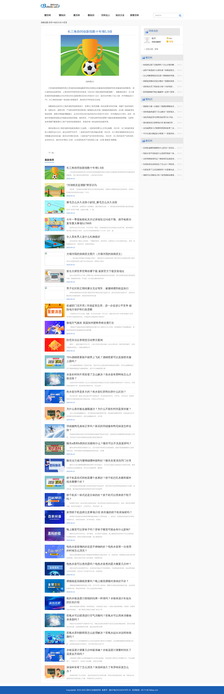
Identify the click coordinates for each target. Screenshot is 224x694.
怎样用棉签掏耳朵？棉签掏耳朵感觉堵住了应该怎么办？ (166, 159)
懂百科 (47, 15)
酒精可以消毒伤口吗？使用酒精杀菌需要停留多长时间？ (166, 175)
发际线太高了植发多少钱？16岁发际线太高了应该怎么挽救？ (167, 86)
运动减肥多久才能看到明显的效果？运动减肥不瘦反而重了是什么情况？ (172, 128)
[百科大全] (50, 5)
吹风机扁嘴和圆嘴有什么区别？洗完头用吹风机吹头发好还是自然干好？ (172, 148)
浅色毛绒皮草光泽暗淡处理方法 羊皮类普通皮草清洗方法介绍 (168, 117)
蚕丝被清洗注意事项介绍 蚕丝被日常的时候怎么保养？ (165, 123)
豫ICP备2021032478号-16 (120, 690)
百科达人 (105, 15)
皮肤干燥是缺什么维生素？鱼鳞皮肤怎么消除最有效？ (165, 70)
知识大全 (120, 15)
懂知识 (62, 15)
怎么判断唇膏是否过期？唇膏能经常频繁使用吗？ (163, 76)
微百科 (76, 15)
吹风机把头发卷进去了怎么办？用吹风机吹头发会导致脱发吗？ (168, 164)
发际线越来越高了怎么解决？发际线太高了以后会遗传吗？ (166, 112)
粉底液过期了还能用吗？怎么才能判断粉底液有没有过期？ (166, 65)
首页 (50, 22)
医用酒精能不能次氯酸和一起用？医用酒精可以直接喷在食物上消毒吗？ (172, 92)
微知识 (91, 15)
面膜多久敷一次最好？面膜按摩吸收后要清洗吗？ (163, 106)
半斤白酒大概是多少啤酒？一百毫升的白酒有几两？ (164, 133)
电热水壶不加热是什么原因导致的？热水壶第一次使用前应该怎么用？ (171, 153)
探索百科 (134, 15)
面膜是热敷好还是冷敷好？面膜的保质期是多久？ (163, 81)
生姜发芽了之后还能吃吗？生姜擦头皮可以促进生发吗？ (166, 170)
